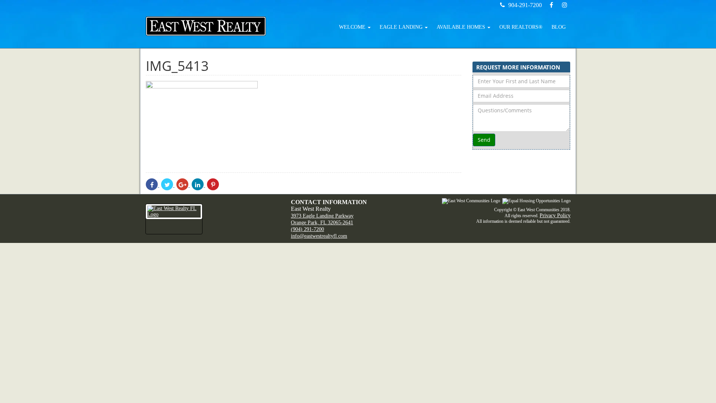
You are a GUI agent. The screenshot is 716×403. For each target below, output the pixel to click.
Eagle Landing (402, 27)
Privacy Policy (555, 215)
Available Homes (462, 27)
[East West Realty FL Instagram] (565, 5)
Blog (559, 27)
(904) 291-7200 (307, 229)
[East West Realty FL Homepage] (206, 26)
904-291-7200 (525, 5)
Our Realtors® (521, 27)
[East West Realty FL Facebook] (552, 5)
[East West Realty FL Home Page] (212, 219)
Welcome (353, 27)
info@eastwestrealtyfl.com (319, 236)
